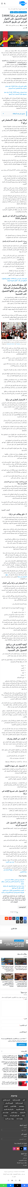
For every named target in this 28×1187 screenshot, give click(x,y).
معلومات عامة (19, 1118)
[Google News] (14, 912)
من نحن (25, 1158)
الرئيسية (24, 8)
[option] (14, 941)
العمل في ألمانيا (19, 1103)
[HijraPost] (23, 3)
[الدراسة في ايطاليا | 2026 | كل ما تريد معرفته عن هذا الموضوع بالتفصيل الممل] (21, 961)
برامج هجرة (22, 907)
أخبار (24, 1100)
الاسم (25, 1018)
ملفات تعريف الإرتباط (22, 1162)
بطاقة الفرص (13, 1106)
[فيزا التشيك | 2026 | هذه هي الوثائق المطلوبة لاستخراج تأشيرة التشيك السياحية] (7, 976)
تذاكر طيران (22, 1112)
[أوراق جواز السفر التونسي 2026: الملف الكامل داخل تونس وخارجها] (22, 1083)
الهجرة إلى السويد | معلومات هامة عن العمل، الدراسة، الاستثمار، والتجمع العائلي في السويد (14, 944)
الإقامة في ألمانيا (16, 1100)
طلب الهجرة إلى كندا (14, 1115)
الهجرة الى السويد (19, 940)
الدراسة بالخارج (6, 1100)
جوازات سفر (5, 1112)
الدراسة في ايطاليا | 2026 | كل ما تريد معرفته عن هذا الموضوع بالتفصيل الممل (21, 968)
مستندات (5, 1115)
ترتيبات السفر (14, 1112)
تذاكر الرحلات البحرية (8, 1109)
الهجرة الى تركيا (11, 8)
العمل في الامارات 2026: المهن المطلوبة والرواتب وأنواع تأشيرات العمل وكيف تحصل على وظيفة (9, 1069)
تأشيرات (6, 1106)
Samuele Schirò (10, 344)
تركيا (17, 8)
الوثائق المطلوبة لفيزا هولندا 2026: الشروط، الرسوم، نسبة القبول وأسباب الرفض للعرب (9, 1063)
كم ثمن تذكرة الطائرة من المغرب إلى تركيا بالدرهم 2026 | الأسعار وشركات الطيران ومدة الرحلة (9, 1057)
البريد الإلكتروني (23, 1025)
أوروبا (20, 8)
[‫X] (21, 918)
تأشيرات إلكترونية (20, 1109)
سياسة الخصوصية (23, 1160)
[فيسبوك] (25, 918)
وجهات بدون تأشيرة (9, 1118)
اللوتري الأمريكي (9, 1103)
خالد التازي (23, 25)
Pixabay (18, 344)
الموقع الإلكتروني (23, 1032)
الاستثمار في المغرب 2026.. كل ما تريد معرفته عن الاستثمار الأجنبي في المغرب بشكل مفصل (12, 881)
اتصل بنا (25, 1165)
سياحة (23, 1115)
